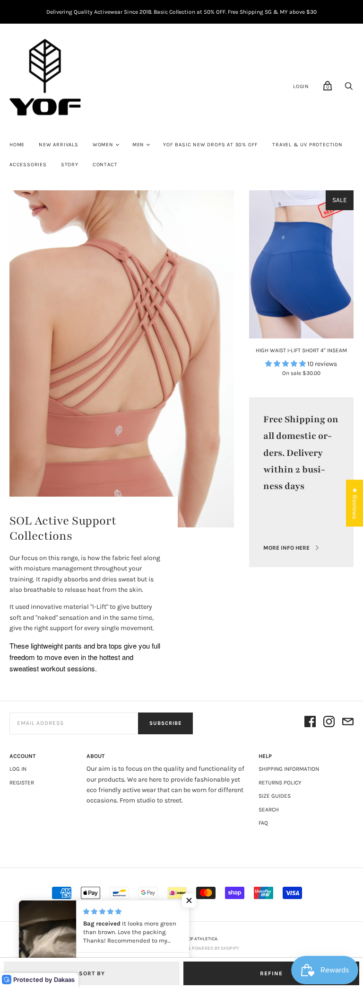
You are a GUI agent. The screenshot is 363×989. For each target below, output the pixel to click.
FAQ (263, 823)
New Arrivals (58, 145)
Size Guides (275, 796)
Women (103, 145)
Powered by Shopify (215, 948)
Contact (105, 164)
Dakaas (64, 979)
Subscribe (165, 723)
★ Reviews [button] (355, 503)
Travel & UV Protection (307, 145)
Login (301, 86)
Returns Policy (280, 782)
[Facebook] (310, 723)
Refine (271, 973)
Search (269, 809)
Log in (17, 769)
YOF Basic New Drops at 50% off (210, 145)
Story (69, 164)
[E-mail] (348, 723)
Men (138, 145)
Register (21, 782)
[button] (189, 900)
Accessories (28, 164)
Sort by (92, 973)
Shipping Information (289, 769)
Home (17, 145)
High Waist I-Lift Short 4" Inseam (301, 350)
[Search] (349, 89)
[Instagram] (329, 723)
